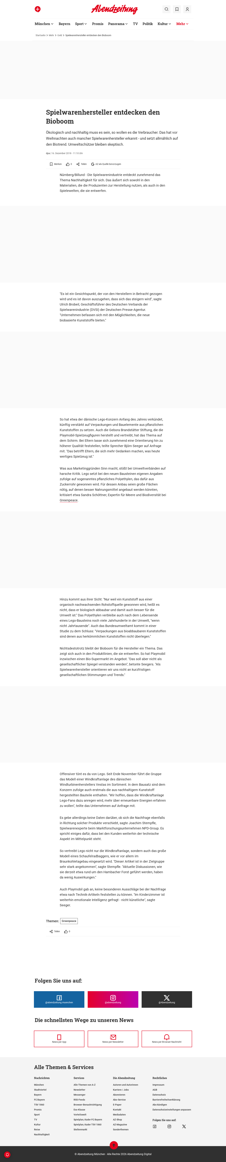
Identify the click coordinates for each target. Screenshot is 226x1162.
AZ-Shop (117, 1119)
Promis (97, 24)
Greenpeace (69, 500)
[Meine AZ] (187, 9)
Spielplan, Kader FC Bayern (88, 1119)
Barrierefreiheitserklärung (166, 1099)
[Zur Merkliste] (177, 9)
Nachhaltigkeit (42, 1134)
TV (135, 24)
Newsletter (79, 1089)
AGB (155, 1089)
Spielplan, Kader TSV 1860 (87, 1124)
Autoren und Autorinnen (125, 1084)
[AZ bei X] (184, 1126)
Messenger (79, 1094)
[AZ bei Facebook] (155, 1126)
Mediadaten (119, 1114)
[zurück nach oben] (114, 1147)
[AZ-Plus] (38, 9)
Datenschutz (159, 1094)
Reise (37, 1129)
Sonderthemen (121, 1129)
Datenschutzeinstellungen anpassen (172, 1109)
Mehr (180, 24)
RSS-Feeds (79, 1099)
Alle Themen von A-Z (84, 1084)
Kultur (163, 24)
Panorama (116, 24)
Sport (79, 24)
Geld (59, 35)
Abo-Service (119, 1099)
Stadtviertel (40, 1089)
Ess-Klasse (79, 1109)
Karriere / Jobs (121, 1089)
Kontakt (117, 1109)
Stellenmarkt (80, 1129)
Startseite (40, 35)
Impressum (158, 1084)
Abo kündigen (160, 1104)
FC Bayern (39, 1099)
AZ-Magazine (120, 1124)
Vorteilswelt (80, 1114)
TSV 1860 (39, 1104)
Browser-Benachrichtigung (88, 1104)
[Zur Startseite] (114, 14)
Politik (148, 24)
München (42, 24)
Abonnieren (119, 1094)
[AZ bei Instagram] (169, 1126)
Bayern (64, 24)
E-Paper (117, 1104)
